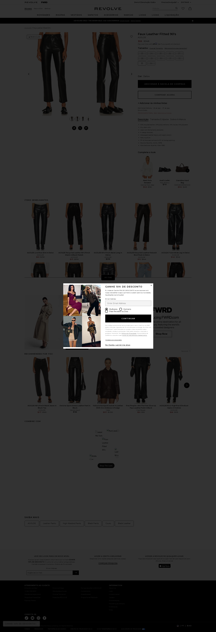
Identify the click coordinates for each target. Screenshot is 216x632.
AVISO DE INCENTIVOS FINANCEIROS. (134, 335)
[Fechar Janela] (151, 285)
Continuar (128, 318)
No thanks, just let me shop (117, 345)
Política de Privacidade (129, 333)
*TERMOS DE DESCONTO (113, 340)
